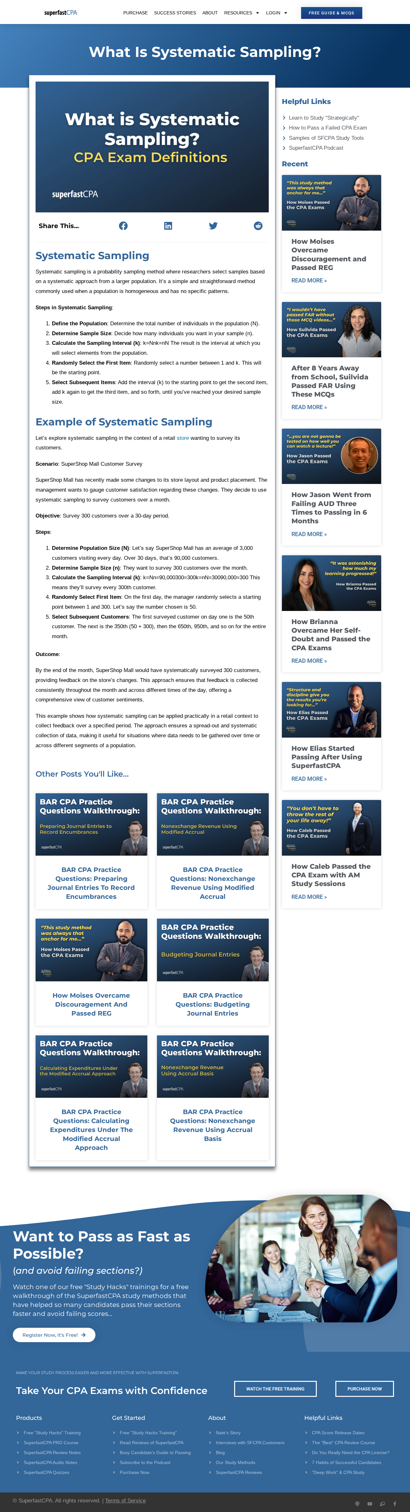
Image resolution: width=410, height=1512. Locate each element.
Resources (238, 12)
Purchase (135, 12)
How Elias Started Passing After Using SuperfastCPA (326, 757)
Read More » (309, 280)
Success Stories (175, 12)
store (183, 438)
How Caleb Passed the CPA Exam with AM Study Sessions (331, 875)
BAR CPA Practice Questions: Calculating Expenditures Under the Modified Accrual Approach (91, 1130)
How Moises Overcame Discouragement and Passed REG (91, 1004)
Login (273, 12)
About (210, 12)
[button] (123, 226)
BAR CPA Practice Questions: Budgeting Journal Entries (213, 1004)
